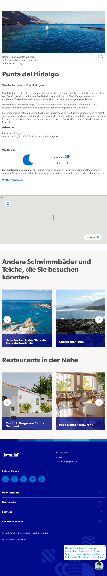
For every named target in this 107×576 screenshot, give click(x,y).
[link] (5, 56)
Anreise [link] (91, 237)
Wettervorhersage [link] (12, 179)
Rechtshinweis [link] (8, 533)
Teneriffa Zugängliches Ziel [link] (67, 461)
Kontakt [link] (59, 457)
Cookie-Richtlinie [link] (40, 533)
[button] (8, 203)
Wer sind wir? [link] (62, 453)
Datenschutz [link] (24, 533)
